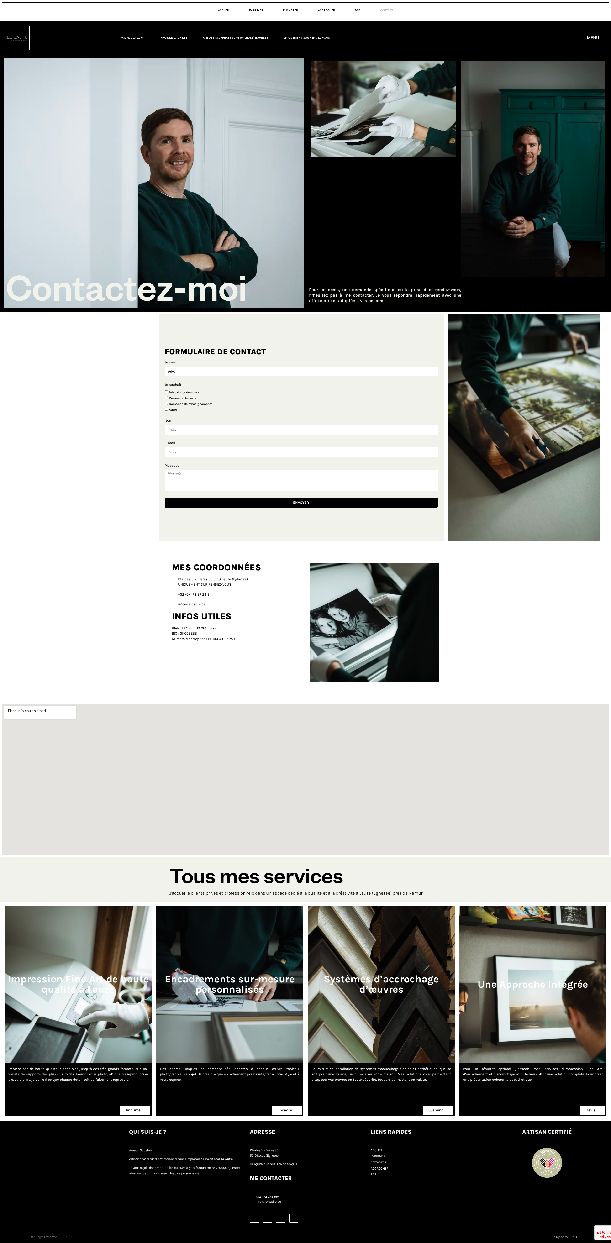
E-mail (170, 443)
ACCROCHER (326, 10)
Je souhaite (174, 385)
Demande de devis (182, 398)
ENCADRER (290, 10)
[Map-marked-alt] (293, 1218)
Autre (173, 410)
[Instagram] (254, 1218)
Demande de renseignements (190, 404)
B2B (357, 10)
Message (172, 465)
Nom (168, 421)
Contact (386, 10)
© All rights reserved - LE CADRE (52, 1237)
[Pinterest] (280, 1218)
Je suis (170, 362)
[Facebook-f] (267, 1218)
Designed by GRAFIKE (566, 1237)
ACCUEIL (223, 10)
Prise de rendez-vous (184, 392)
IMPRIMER (256, 10)
